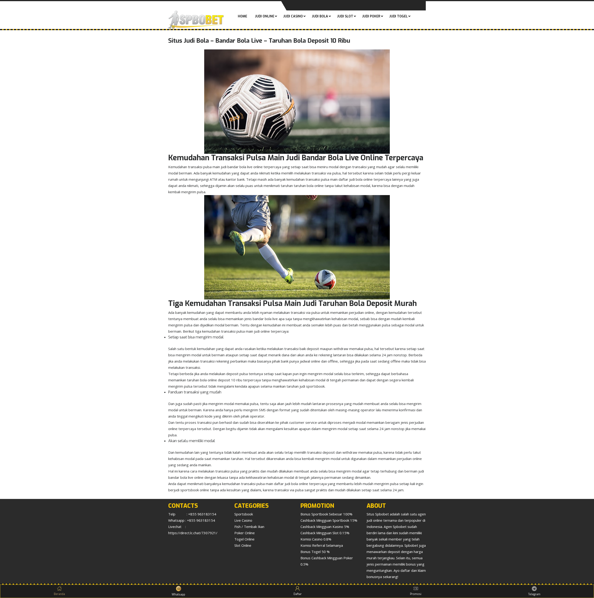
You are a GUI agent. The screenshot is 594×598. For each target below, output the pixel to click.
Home (242, 16)
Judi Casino (293, 16)
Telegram (534, 594)
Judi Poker (371, 16)
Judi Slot (345, 16)
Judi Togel (398, 16)
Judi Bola (320, 16)
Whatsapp (178, 594)
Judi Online (264, 16)
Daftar (298, 594)
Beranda (59, 594)
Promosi (415, 594)
